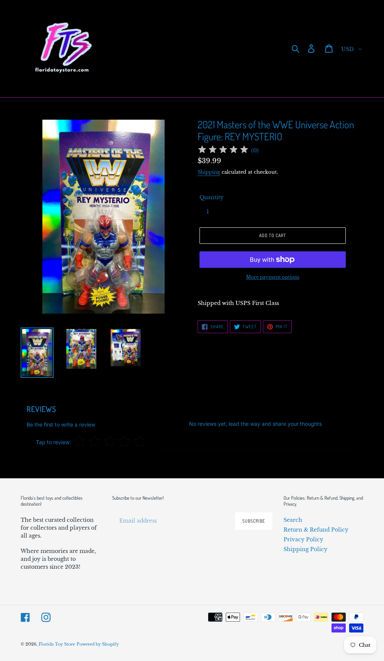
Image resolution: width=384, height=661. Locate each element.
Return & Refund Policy (316, 529)
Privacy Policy (303, 539)
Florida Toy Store (57, 644)
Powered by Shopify (97, 644)
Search (293, 520)
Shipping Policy (305, 549)
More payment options (272, 277)
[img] (223, 150)
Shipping (209, 172)
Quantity (212, 197)
